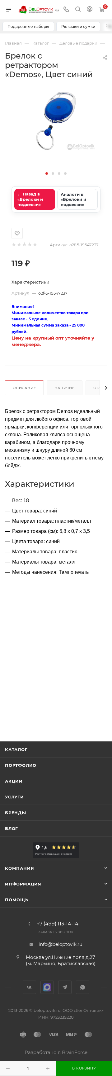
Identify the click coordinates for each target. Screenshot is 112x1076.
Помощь (16, 899)
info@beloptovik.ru (60, 944)
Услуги (14, 796)
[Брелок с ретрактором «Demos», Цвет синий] (56, 121)
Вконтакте (29, 987)
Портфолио (20, 765)
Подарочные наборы (28, 26)
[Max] (47, 987)
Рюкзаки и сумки (78, 26)
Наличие (64, 388)
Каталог (16, 749)
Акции (14, 781)
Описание (24, 388)
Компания (19, 868)
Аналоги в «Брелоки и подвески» (73, 199)
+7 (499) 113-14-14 (57, 923)
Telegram (65, 987)
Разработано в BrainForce (56, 1052)
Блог (11, 828)
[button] (47, 173)
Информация (23, 883)
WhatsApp (82, 987)
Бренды (15, 812)
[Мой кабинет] (89, 10)
